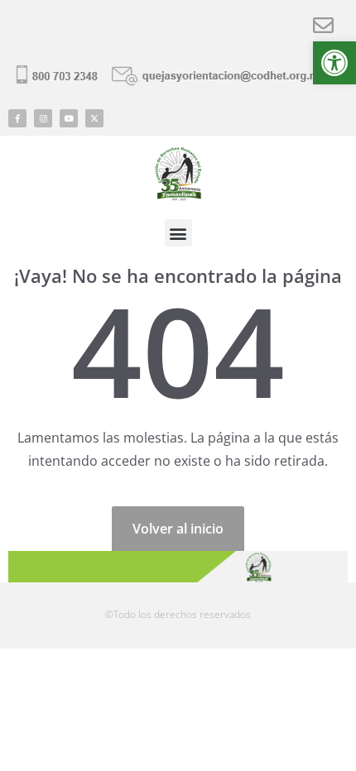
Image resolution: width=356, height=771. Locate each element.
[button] (334, 62)
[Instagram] (43, 118)
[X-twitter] (94, 118)
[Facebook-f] (17, 118)
